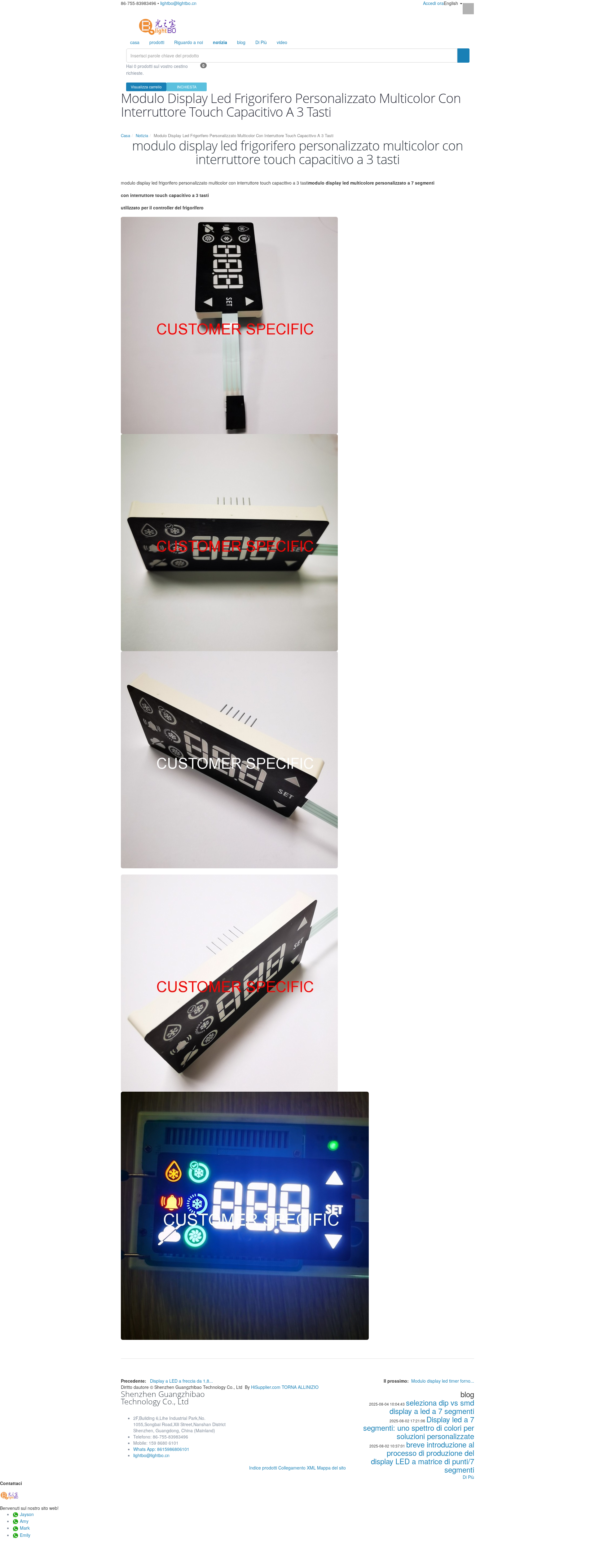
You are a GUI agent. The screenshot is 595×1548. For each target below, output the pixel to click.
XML (311, 1468)
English (451, 3)
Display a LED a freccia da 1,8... (181, 1381)
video (282, 42)
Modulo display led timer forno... (442, 1381)
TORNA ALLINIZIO (300, 1387)
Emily (25, 1535)
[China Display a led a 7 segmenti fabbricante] (157, 26)
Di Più (261, 42)
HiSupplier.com (265, 1387)
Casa (125, 135)
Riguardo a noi (188, 42)
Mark (25, 1528)
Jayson (27, 1514)
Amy (24, 1521)
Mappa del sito (331, 1468)
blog (241, 42)
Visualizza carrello (146, 86)
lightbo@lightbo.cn (178, 3)
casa (134, 42)
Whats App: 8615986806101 (161, 1449)
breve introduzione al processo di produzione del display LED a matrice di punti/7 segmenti (422, 1457)
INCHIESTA (186, 86)
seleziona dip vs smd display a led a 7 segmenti (432, 1406)
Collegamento (292, 1468)
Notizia (142, 135)
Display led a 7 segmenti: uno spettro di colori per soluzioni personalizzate (418, 1427)
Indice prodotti (263, 1468)
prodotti (156, 42)
